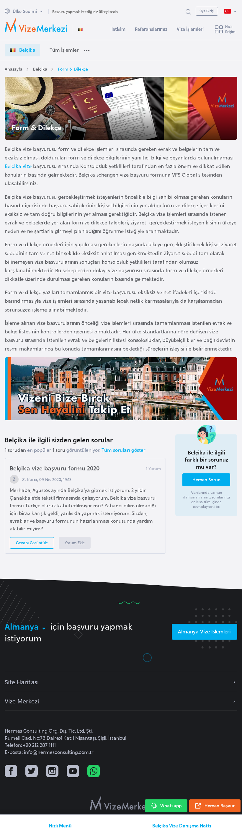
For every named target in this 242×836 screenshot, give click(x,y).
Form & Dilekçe (73, 69)
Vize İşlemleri (190, 28)
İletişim (117, 28)
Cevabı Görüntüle (32, 542)
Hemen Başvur (220, 805)
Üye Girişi (207, 10)
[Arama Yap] (188, 11)
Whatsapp (171, 805)
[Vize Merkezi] (36, 24)
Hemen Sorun (206, 479)
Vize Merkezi (22, 700)
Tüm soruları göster (123, 449)
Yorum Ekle (75, 542)
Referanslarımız (151, 28)
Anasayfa (13, 69)
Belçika (40, 69)
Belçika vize (18, 166)
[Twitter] (31, 771)
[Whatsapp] (93, 771)
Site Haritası (22, 681)
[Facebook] (11, 771)
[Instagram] (52, 771)
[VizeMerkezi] (121, 802)
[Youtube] (73, 771)
